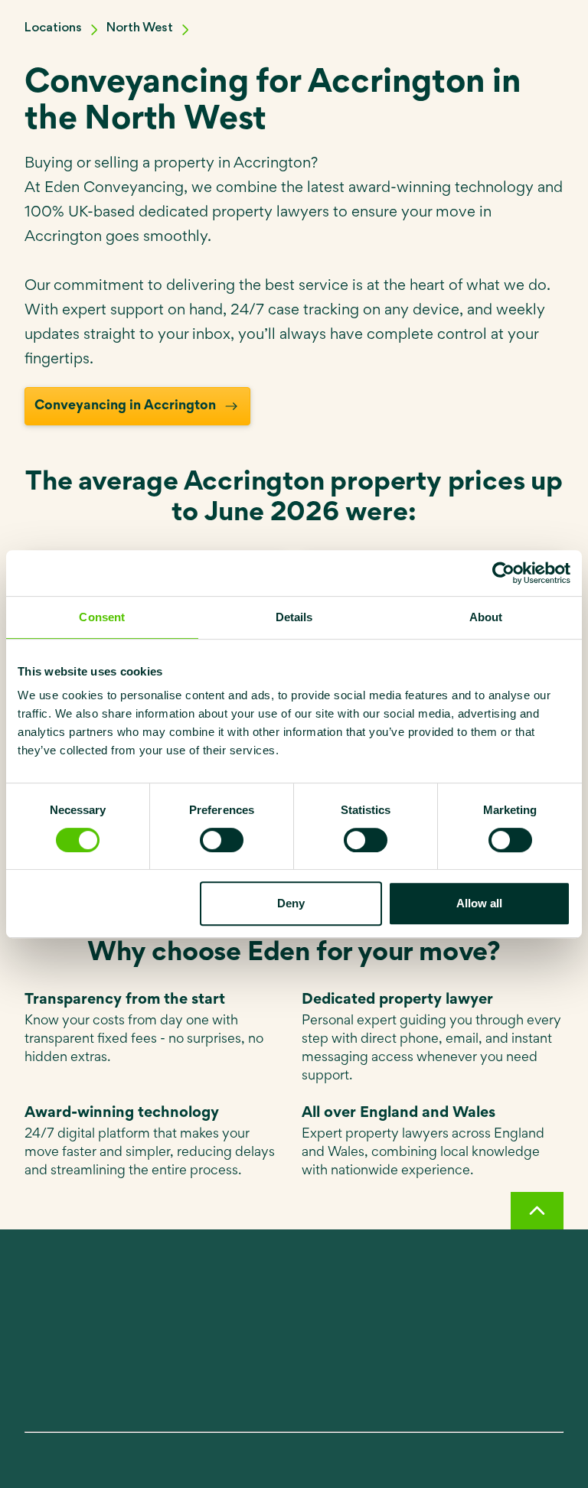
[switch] (221, 840)
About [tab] (486, 617)
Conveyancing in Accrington (125, 406)
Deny (291, 903)
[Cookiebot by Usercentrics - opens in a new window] (503, 573)
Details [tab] (294, 617)
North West (139, 27)
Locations (53, 27)
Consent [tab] (102, 617)
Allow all (479, 903)
